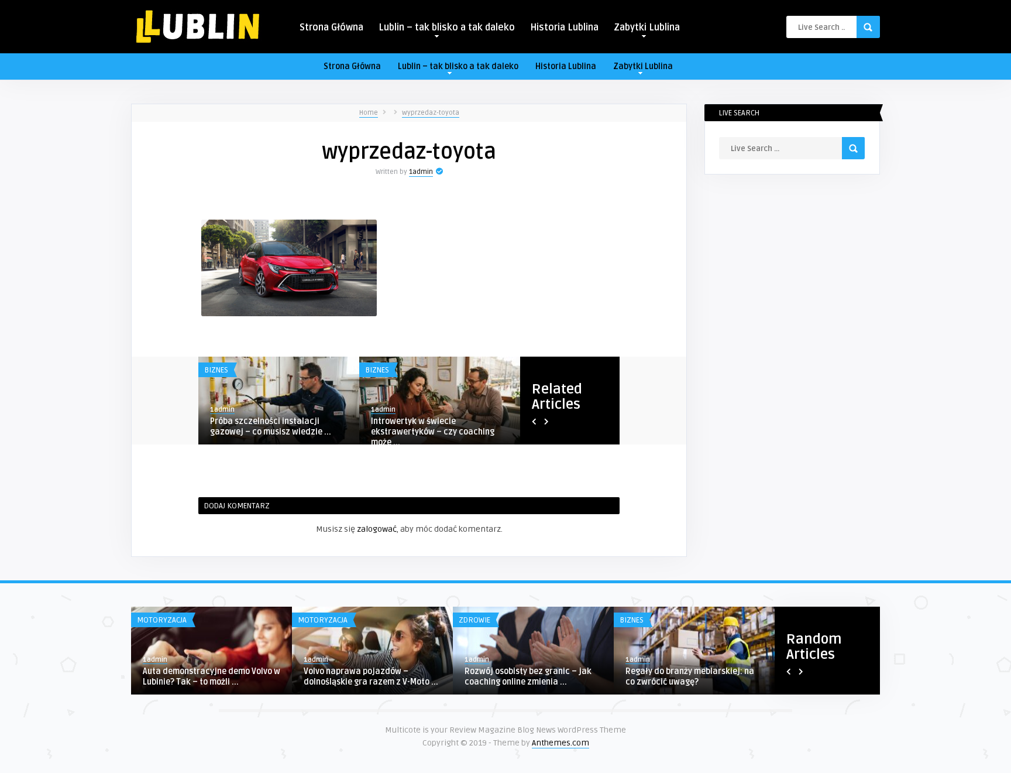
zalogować (377, 529)
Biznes (216, 370)
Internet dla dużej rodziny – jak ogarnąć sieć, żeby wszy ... (432, 426)
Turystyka (163, 620)
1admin (421, 171)
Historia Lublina (564, 27)
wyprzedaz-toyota (430, 112)
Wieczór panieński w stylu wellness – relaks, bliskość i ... (216, 676)
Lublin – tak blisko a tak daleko (447, 27)
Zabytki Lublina (647, 27)
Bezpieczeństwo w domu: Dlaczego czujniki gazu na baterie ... (378, 676)
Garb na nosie (658, 671)
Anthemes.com (560, 743)
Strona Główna (331, 27)
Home (368, 112)
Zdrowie (642, 620)
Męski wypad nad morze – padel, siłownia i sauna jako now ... (273, 426)
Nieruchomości (332, 620)
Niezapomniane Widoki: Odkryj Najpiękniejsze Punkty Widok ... (531, 676)
